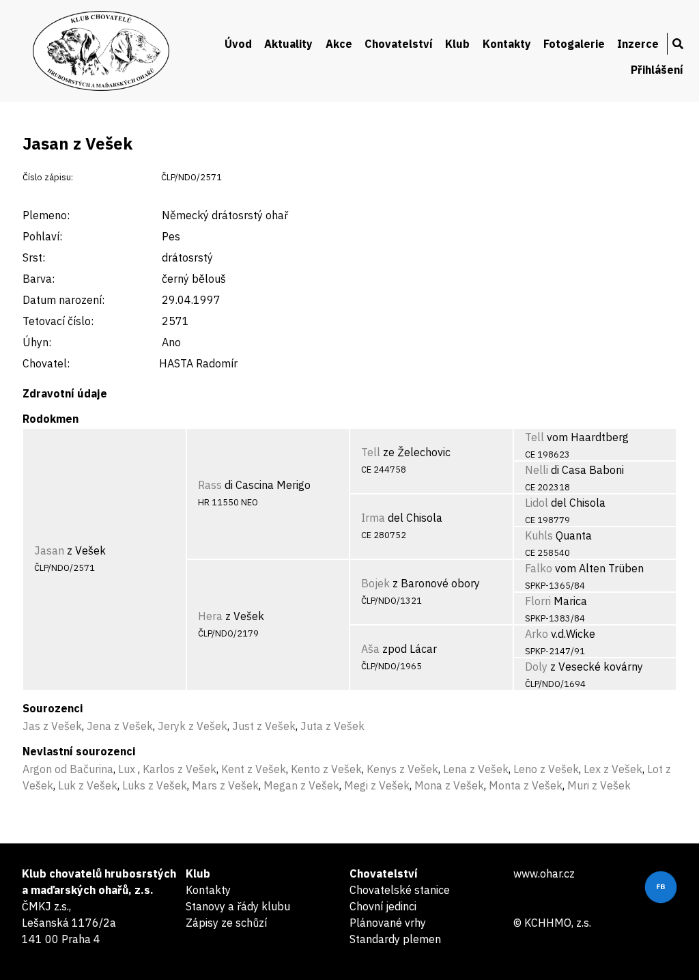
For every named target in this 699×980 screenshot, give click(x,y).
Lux (128, 769)
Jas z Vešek (52, 726)
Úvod (238, 44)
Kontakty (507, 44)
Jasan (49, 550)
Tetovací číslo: (58, 321)
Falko (538, 568)
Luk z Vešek (87, 785)
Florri (538, 601)
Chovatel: (46, 363)
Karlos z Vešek (179, 769)
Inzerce (638, 44)
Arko (536, 634)
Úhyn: (37, 342)
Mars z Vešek (225, 785)
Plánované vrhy (388, 922)
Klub (457, 44)
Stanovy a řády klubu (238, 906)
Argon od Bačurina (68, 769)
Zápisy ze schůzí (226, 922)
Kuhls (539, 535)
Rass (210, 485)
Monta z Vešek (525, 785)
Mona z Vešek (449, 785)
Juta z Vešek (332, 726)
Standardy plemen (395, 939)
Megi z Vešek (377, 785)
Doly (536, 666)
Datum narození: (63, 300)
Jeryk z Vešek (192, 726)
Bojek (375, 583)
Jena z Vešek (120, 726)
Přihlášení (657, 69)
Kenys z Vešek (402, 769)
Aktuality (288, 44)
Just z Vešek (264, 726)
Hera (210, 616)
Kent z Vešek (253, 769)
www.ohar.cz (544, 873)
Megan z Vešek (301, 785)
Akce (339, 44)
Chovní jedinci (383, 906)
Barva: (39, 278)
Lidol (536, 502)
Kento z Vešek (326, 769)
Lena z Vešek (476, 769)
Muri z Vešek (599, 785)
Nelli (536, 470)
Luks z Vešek (154, 785)
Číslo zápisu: (48, 177)
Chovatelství (399, 44)
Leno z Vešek (546, 769)
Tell (370, 452)
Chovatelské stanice (400, 890)
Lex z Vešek (613, 769)
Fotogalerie (574, 44)
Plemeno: (46, 215)
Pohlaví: (42, 236)
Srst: (34, 257)
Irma (373, 517)
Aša (370, 649)
